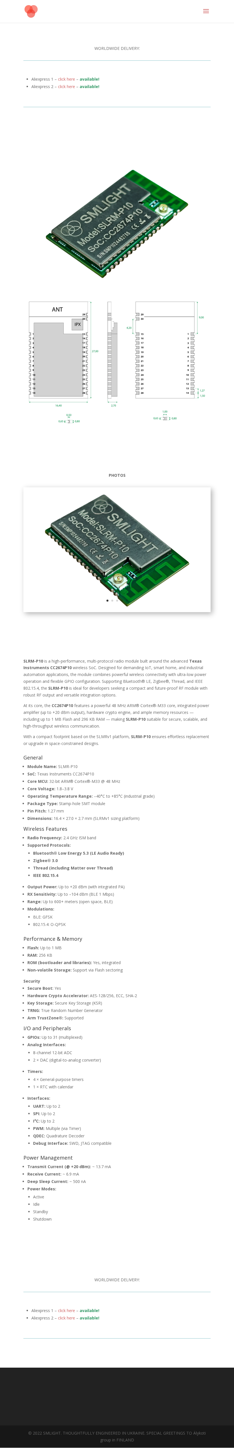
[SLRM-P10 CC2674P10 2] (117, 610)
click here (67, 79)
